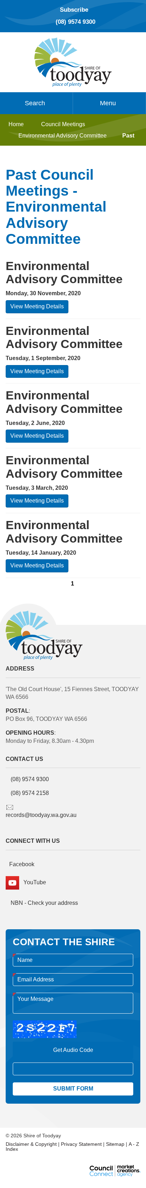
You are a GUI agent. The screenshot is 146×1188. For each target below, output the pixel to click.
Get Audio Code (73, 1050)
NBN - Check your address (43, 903)
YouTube (32, 882)
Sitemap (115, 1144)
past (128, 136)
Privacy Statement (81, 1144)
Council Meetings (63, 124)
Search (35, 103)
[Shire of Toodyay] (72, 61)
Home (16, 124)
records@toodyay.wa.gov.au (41, 815)
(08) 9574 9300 (75, 21)
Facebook (21, 864)
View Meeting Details (37, 306)
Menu (108, 103)
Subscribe (74, 9)
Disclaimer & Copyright (31, 1144)
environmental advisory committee (62, 136)
